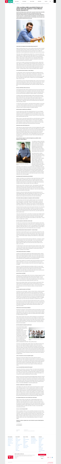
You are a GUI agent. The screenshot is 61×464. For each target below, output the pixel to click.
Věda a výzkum (32, 1)
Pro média (13, 3)
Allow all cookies (42, 454)
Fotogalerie (40, 441)
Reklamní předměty (41, 444)
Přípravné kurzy (10, 441)
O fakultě (46, 1)
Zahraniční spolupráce (33, 439)
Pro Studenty (24, 1)
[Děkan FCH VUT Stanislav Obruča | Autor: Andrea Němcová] (30, 31)
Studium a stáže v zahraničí (19, 444)
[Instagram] (50, 457)
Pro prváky (17, 441)
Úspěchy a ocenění (25, 445)
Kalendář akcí (40, 440)
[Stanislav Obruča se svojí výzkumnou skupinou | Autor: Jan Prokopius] (37, 332)
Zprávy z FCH (17, 3)
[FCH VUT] (9, 1)
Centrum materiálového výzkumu (26, 440)
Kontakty (9, 444)
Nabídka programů (10, 439)
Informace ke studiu (18, 439)
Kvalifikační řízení (25, 447)
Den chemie (17, 446)
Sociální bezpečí (40, 449)
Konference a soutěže (25, 446)
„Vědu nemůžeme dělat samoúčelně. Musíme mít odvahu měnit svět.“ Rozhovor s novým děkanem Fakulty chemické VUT (35, 3)
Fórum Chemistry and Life (34, 440)
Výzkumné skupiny (25, 441)
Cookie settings (42, 456)
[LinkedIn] (52, 457)
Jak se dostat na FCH (10, 440)
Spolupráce (39, 1)
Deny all (42, 458)
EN (54, 1)
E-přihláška (9, 445)
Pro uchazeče (17, 1)
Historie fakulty (40, 439)
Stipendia (17, 449)
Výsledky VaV (24, 442)
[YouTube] (48, 457)
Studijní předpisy (17, 450)
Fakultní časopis (40, 445)
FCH (6, 3)
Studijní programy (18, 440)
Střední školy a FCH (33, 441)
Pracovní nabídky (18, 445)
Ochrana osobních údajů (41, 450)
